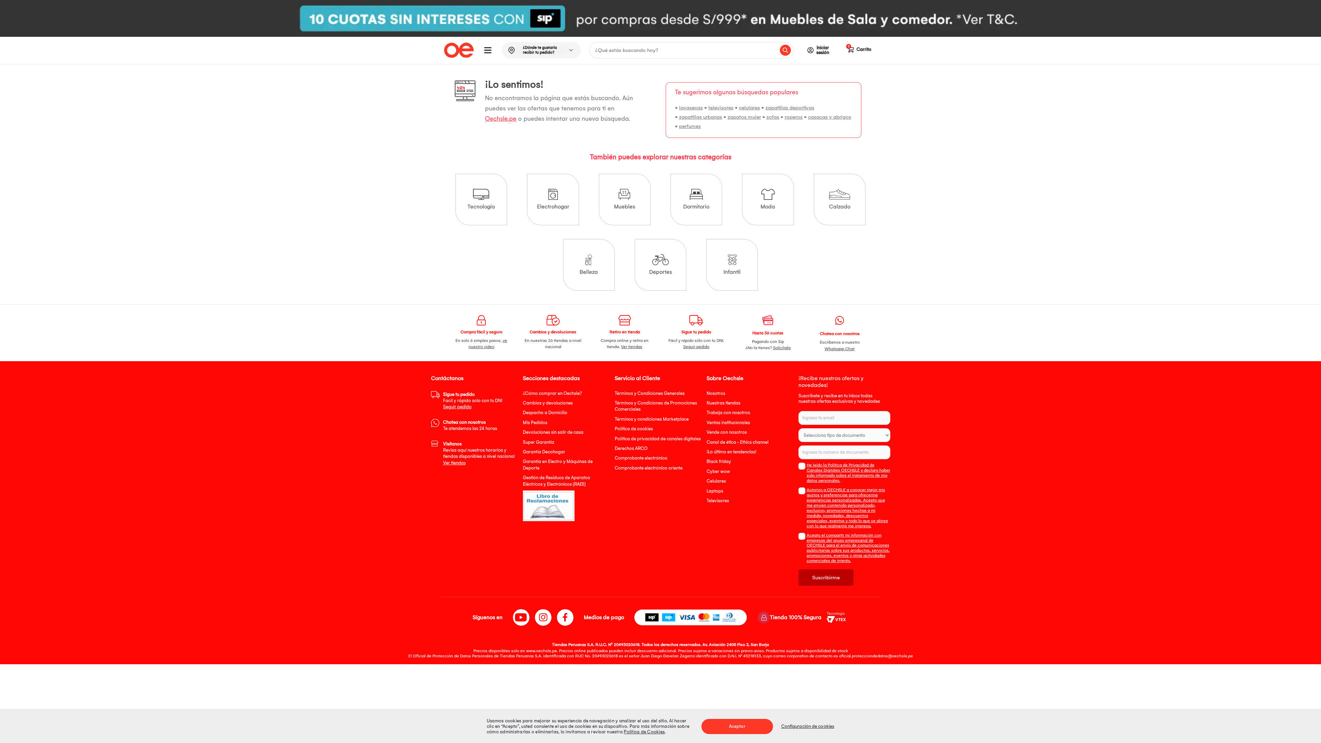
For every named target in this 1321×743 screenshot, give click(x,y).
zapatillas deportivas (789, 108)
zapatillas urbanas (700, 117)
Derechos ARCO (631, 448)
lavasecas (691, 108)
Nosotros (716, 393)
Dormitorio (696, 206)
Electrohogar (553, 206)
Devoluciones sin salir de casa (553, 432)
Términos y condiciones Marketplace (652, 419)
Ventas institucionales (728, 422)
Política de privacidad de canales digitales (658, 438)
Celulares (716, 481)
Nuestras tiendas (723, 403)
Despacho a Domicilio (545, 412)
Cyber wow (718, 471)
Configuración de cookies (807, 726)
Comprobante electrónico (641, 458)
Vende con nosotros (727, 432)
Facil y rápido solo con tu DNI (472, 401)
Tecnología (481, 206)
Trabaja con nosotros (728, 412)
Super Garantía (538, 442)
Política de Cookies (644, 731)
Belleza (589, 272)
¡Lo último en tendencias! (731, 451)
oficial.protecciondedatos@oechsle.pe (876, 656)
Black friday (719, 461)
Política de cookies (634, 428)
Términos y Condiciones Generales (650, 393)
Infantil (732, 272)
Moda (768, 206)
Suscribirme (826, 577)
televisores (720, 108)
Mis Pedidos (535, 422)
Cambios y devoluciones (548, 403)
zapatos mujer (744, 117)
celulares (749, 108)
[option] (660, 18)
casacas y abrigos (829, 117)
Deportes (660, 272)
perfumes (690, 126)
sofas (772, 117)
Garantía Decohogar (544, 451)
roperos (794, 117)
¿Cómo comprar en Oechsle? (552, 393)
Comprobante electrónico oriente (649, 468)
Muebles (624, 206)
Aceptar (737, 726)
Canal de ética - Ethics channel (738, 442)
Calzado (839, 206)
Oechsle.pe (500, 118)
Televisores (718, 500)
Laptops (715, 491)
